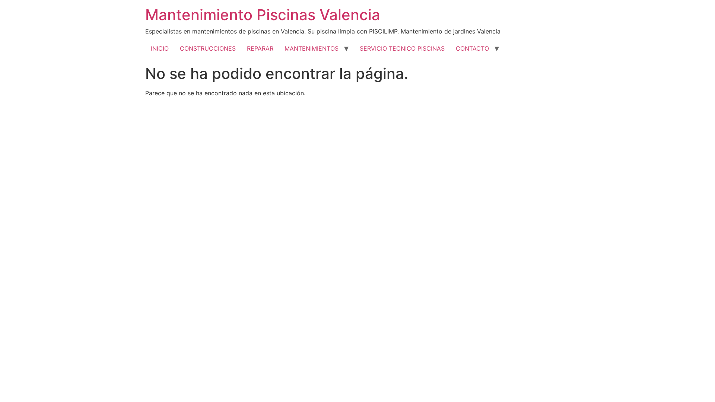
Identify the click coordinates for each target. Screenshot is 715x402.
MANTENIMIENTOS (312, 48)
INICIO (160, 48)
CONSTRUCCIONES (208, 48)
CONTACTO (472, 48)
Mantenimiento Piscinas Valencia (262, 15)
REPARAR (260, 48)
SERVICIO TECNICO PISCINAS (402, 48)
